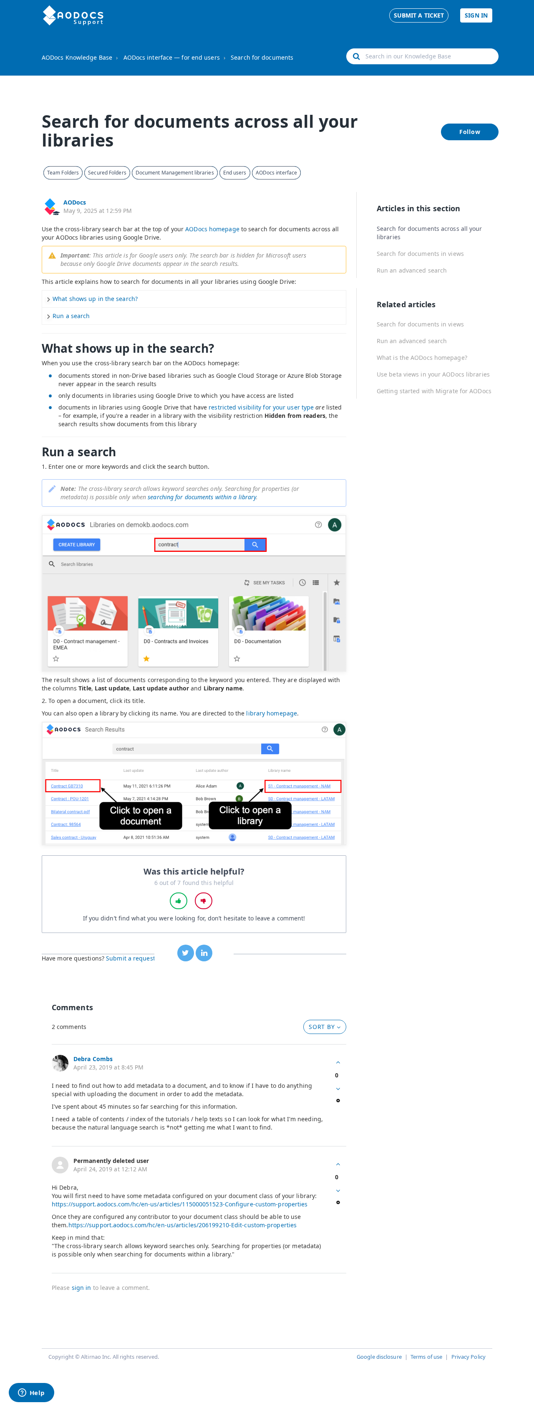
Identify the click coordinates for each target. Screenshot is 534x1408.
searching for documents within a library (202, 497)
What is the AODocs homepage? (422, 357)
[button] (178, 900)
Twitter (185, 953)
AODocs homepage (212, 229)
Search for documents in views (420, 254)
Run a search (71, 316)
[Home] (73, 15)
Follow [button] (470, 132)
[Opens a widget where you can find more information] (31, 1393)
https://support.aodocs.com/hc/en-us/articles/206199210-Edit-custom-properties (182, 1225)
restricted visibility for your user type (261, 407)
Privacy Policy (468, 1356)
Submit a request (130, 958)
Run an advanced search (412, 270)
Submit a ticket (419, 15)
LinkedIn (204, 953)
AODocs (74, 202)
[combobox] (422, 56)
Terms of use (426, 1356)
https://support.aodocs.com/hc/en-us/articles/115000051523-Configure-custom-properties (180, 1204)
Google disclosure (379, 1356)
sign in (81, 1288)
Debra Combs (93, 1059)
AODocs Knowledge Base (77, 57)
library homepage (271, 713)
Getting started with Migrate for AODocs (434, 391)
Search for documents (262, 57)
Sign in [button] (476, 15)
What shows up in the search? (95, 299)
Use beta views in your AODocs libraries (433, 374)
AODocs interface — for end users (171, 57)
